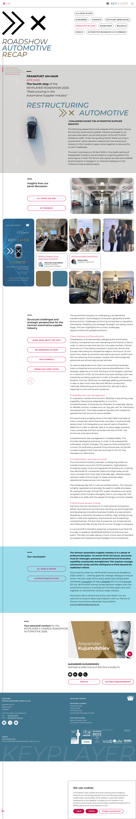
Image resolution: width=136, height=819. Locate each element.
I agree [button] (78, 811)
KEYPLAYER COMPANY (78, 698)
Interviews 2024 (76, 710)
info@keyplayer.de (15, 718)
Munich (79, 32)
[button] (132, 3)
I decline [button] (91, 811)
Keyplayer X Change (13, 70)
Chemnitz (96, 20)
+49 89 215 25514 (12, 715)
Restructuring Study (78, 720)
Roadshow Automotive (14, 72)
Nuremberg (81, 20)
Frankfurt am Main (85, 26)
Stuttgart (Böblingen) (117, 20)
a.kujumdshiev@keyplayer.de (84, 604)
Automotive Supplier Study (81, 723)
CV (80, 674)
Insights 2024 (75, 708)
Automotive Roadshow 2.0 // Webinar (107, 32)
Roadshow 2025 (76, 706)
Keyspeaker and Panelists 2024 (82, 713)
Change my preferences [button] (111, 811)
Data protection (8, 739)
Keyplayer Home (11, 68)
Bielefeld (122, 26)
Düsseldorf (106, 26)
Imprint (5, 736)
